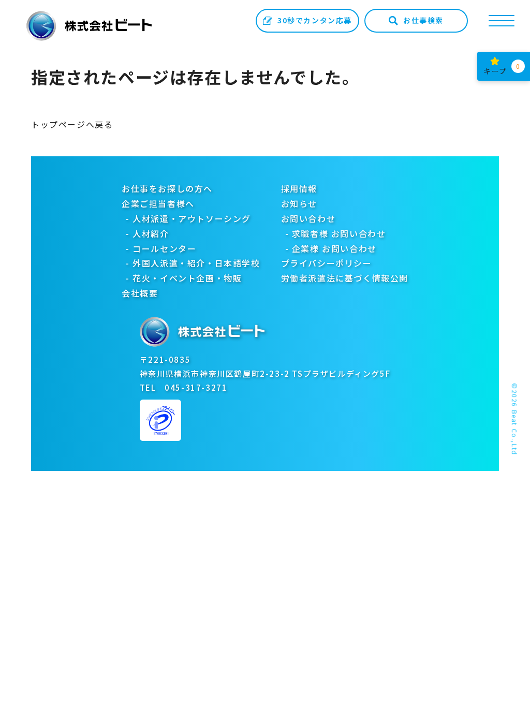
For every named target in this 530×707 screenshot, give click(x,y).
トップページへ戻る (72, 124)
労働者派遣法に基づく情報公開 (344, 278)
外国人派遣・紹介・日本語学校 (196, 263)
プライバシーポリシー (326, 263)
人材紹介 (150, 233)
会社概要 (140, 293)
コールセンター (164, 248)
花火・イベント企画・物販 (187, 278)
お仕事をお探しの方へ (167, 188)
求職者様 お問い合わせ (339, 233)
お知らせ (299, 203)
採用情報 (299, 188)
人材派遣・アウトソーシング (191, 218)
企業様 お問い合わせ (334, 248)
